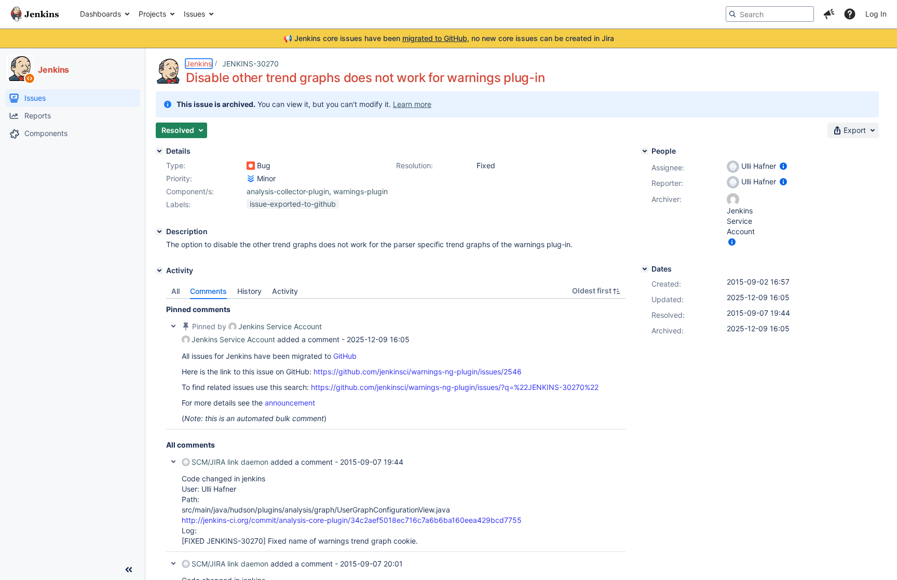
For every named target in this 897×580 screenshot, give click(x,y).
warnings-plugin (360, 191)
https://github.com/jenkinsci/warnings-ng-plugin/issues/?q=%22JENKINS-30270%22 (455, 387)
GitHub (345, 356)
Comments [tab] (208, 291)
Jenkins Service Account (280, 326)
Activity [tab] (285, 291)
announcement (290, 402)
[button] (829, 14)
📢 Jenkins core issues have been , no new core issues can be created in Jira (448, 38)
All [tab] (175, 291)
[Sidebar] (129, 569)
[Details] (159, 151)
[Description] (159, 231)
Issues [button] (194, 13)
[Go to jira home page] (34, 14)
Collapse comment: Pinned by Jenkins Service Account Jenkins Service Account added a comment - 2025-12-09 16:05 (173, 326)
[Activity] (159, 270)
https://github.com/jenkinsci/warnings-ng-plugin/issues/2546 (418, 371)
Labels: (178, 204)
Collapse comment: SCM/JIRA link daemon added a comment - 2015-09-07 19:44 (173, 461)
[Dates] (644, 269)
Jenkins (199, 63)
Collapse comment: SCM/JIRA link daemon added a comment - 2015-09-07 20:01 (173, 563)
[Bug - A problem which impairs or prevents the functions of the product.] (251, 165)
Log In (876, 13)
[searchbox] (769, 14)
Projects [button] (152, 13)
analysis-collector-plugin (288, 191)
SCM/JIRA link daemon (230, 461)
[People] (644, 151)
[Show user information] (783, 165)
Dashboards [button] (100, 13)
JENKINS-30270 (250, 63)
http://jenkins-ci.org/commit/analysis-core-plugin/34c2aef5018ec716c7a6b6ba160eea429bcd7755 (352, 520)
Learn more (412, 104)
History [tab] (249, 291)
